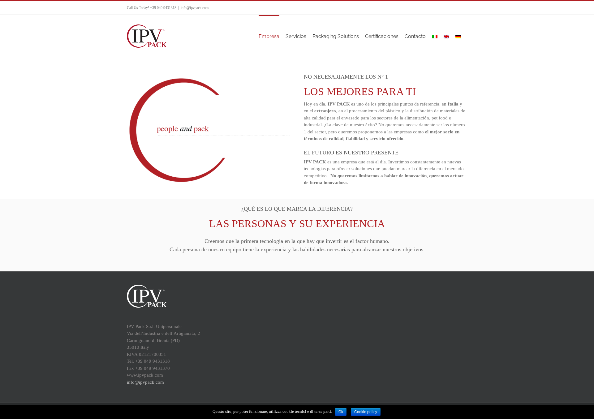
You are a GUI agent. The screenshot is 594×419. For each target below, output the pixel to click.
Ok (340, 412)
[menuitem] (269, 36)
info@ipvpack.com (195, 8)
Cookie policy (365, 412)
